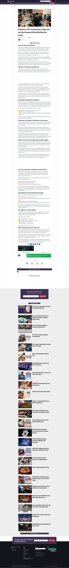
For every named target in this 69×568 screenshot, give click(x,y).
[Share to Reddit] (35, 43)
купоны (24, 552)
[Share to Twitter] (33, 43)
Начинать (24, 548)
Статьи (20, 27)
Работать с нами (25, 553)
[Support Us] (12, 550)
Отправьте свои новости (26, 252)
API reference (25, 554)
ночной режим (37, 550)
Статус (29, 566)
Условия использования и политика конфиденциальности (20, 566)
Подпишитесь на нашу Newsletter (34, 291)
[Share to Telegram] (38, 43)
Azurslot (28, 137)
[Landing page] (8, 1)
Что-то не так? (43, 252)
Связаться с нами (25, 549)
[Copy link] (29, 43)
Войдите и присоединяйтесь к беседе (34, 269)
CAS (18, 27)
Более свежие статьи (34, 533)
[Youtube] (15, 550)
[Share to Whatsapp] (36, 43)
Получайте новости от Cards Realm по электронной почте (24, 540)
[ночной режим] (52, 1)
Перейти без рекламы (52, 3)
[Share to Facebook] (31, 43)
